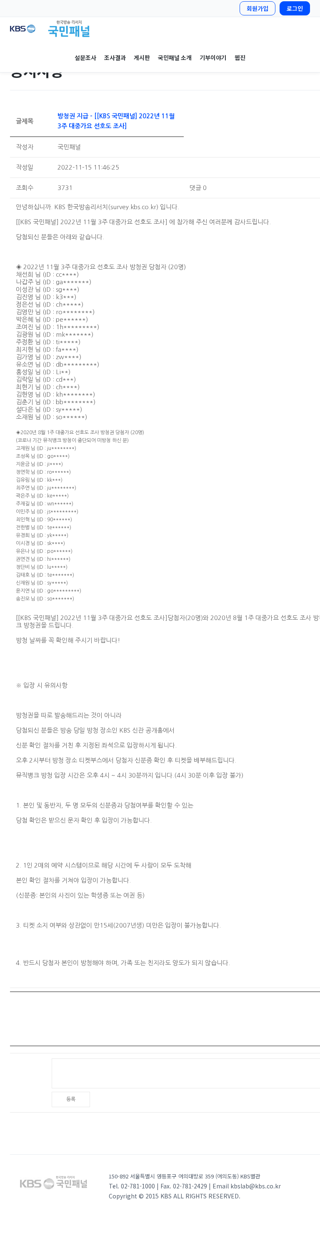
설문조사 (85, 57)
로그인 (295, 8)
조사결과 (114, 57)
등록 (70, 1099)
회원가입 (257, 8)
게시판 (142, 57)
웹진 (240, 57)
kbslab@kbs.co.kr (255, 1186)
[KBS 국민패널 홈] (160, 28)
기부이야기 (213, 57)
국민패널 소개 (174, 57)
